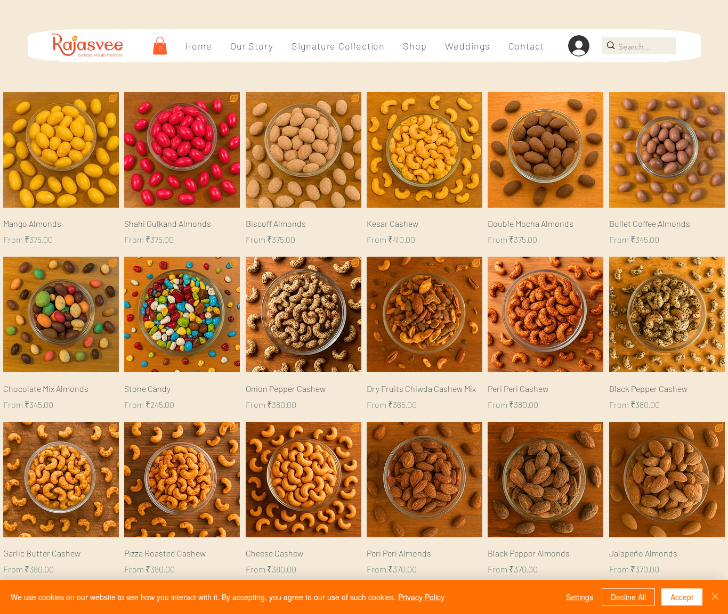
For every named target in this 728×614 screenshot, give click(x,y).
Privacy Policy (421, 597)
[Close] (715, 596)
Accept (681, 597)
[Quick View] (61, 150)
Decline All (628, 597)
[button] (159, 45)
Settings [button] (579, 597)
